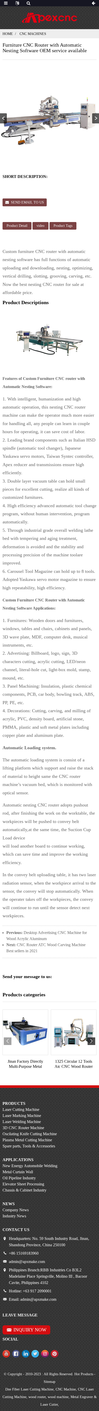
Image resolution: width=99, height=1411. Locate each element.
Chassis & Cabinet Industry (24, 1190)
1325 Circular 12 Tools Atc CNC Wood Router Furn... (74, 1064)
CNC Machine (66, 1389)
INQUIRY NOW (29, 1329)
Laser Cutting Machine (21, 1109)
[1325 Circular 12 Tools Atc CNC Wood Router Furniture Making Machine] (73, 1032)
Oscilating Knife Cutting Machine (30, 1134)
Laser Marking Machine (22, 1115)
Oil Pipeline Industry (19, 1178)
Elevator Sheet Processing (23, 1184)
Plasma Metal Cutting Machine (27, 1140)
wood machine (58, 1397)
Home (8, 34)
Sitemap (49, 1382)
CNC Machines (33, 34)
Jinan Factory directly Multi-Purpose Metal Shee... (25, 1064)
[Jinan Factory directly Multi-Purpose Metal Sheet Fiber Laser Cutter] (25, 1032)
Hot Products (83, 1374)
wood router (37, 1397)
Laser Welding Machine (22, 1122)
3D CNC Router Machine (23, 1128)
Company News (16, 1210)
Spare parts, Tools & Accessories (29, 1146)
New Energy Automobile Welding (30, 1166)
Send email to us (27, 202)
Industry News (14, 1216)
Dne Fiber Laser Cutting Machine (29, 1389)
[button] (95, 118)
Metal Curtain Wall (18, 1172)
